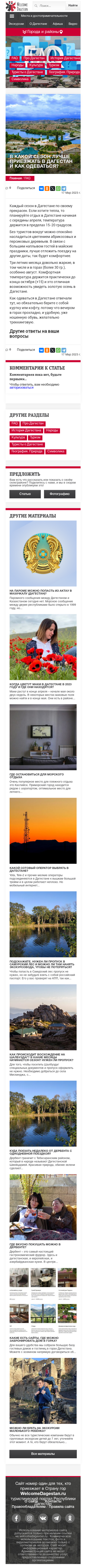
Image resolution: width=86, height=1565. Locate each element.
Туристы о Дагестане (27, 72)
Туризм (54, 65)
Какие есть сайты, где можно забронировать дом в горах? (34, 1339)
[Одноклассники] (47, 188)
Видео (73, 24)
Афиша (58, 24)
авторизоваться (22, 387)
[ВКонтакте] (41, 188)
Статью (25, 494)
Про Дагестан (34, 58)
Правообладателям (29, 1506)
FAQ (15, 58)
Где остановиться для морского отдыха (37, 776)
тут (12, 303)
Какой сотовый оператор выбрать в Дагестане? (39, 869)
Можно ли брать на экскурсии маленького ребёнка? (34, 1429)
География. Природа (64, 72)
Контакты (53, 1501)
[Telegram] (63, 188)
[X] (52, 188)
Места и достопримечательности (44, 16)
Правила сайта (61, 1506)
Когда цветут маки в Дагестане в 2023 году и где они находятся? (41, 686)
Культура (36, 65)
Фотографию (60, 494)
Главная (16, 178)
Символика (20, 79)
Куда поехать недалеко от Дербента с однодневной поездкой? (41, 1152)
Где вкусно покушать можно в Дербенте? (35, 1246)
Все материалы (43, 1454)
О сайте (31, 1501)
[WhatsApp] (58, 188)
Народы (17, 65)
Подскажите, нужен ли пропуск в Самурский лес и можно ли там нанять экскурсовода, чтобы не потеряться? (42, 965)
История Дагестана (65, 58)
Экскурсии (16, 24)
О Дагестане (38, 24)
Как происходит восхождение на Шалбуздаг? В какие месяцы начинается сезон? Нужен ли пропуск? (41, 1057)
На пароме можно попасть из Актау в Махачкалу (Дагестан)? (41, 592)
